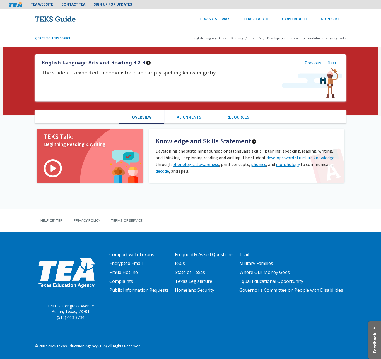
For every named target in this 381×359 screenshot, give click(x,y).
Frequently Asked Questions (204, 254)
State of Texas (190, 272)
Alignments (189, 117)
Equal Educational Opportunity (271, 281)
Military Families (256, 263)
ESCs (180, 263)
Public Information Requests (139, 290)
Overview (142, 117)
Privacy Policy (87, 220)
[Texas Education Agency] (66, 272)
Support (330, 19)
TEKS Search (256, 19)
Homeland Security (194, 290)
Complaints (121, 281)
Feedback (374, 343)
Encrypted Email (126, 263)
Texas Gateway (214, 19)
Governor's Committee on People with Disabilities (291, 290)
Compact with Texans (131, 254)
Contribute (295, 19)
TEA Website (42, 4)
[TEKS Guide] (67, 19)
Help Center (51, 220)
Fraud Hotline (123, 272)
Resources (237, 117)
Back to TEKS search (54, 38)
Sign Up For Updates (113, 4)
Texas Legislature (193, 281)
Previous (313, 63)
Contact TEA (73, 4)
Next (332, 63)
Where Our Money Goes (264, 272)
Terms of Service (127, 220)
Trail (244, 254)
